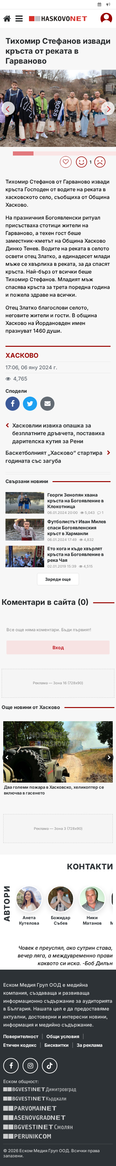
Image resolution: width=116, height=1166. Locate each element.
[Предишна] (8, 108)
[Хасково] (58, 19)
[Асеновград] (34, 1117)
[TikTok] (49, 1065)
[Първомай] (29, 1108)
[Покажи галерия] (109, 88)
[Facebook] (11, 1065)
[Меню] (19, 18)
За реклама (89, 1045)
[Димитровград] (39, 1089)
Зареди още (58, 579)
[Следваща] (108, 108)
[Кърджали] (34, 1099)
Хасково (22, 355)
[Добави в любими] (66, 162)
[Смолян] (37, 1127)
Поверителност (20, 1036)
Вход (58, 647)
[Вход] (106, 18)
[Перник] (27, 1136)
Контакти (90, 867)
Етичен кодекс (19, 1045)
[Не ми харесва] (102, 162)
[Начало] (7, 18)
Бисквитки (56, 1045)
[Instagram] (30, 1065)
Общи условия (62, 1036)
